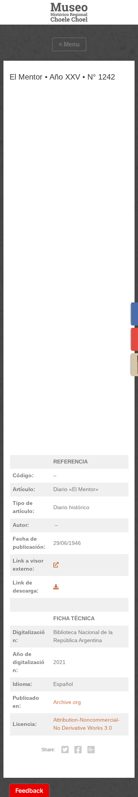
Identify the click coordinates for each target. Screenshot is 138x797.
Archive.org (67, 702)
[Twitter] (65, 749)
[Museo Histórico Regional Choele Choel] (69, 12)
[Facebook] (78, 749)
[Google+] (91, 749)
